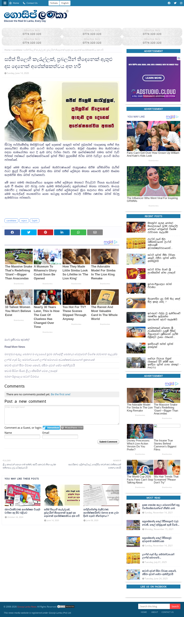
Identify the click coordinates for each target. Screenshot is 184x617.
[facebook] (169, 3)
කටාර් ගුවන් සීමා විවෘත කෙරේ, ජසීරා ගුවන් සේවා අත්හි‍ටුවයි (39, 365)
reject (24, 220)
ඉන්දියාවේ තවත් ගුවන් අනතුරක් (160, 345)
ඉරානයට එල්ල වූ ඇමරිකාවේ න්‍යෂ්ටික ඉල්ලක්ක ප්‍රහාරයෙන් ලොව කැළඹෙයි (164, 316)
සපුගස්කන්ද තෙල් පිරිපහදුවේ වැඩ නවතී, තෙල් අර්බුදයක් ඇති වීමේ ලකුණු (160, 523)
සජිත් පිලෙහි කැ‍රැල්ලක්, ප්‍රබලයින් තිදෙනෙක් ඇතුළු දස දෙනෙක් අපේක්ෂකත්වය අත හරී (61, 512)
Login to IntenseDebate (51, 428)
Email (45, 432)
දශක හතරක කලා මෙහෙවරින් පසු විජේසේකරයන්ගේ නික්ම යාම (161, 506)
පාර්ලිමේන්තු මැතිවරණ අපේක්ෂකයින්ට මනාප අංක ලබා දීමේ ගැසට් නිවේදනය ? (101, 512)
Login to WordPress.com (72, 428)
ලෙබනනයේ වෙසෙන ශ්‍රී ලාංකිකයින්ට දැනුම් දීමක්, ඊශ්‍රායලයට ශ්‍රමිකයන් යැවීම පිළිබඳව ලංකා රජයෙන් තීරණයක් (163, 333)
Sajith (34, 220)
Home (16, 3)
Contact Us (32, 3)
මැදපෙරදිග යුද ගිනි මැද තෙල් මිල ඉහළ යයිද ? (164, 300)
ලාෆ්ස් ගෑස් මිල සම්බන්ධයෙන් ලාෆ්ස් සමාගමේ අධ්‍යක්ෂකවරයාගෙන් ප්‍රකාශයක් (49, 359)
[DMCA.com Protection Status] (66, 606)
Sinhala (54, 3)
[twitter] (175, 3)
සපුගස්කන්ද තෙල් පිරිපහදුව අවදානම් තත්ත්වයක (157, 539)
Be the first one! (60, 394)
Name (8, 432)
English (65, 3)
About (154, 612)
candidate (17, 49)
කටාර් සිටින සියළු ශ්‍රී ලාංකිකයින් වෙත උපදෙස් (30, 370)
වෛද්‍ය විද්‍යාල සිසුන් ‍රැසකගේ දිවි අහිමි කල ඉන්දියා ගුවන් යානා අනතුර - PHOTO (164, 363)
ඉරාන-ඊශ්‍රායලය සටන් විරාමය (21, 376)
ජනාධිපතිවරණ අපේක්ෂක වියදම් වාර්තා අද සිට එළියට (22, 511)
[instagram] (180, 3)
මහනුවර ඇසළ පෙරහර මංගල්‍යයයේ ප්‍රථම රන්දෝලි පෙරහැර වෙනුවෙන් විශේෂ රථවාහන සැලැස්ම (61, 354)
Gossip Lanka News (27, 606)
